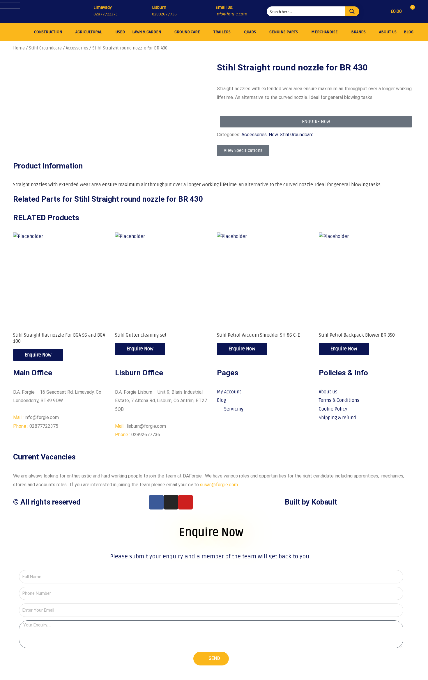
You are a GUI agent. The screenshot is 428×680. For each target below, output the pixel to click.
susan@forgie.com (219, 484)
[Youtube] (185, 502)
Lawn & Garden (146, 31)
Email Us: (224, 7)
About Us (388, 31)
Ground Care (187, 31)
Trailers (222, 31)
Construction (48, 31)
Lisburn (159, 7)
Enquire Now (38, 355)
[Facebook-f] (156, 502)
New (273, 134)
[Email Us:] (210, 11)
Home (19, 48)
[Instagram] (171, 502)
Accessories (77, 48)
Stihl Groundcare (45, 48)
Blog (408, 31)
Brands (358, 31)
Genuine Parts (283, 31)
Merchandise (324, 31)
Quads (250, 31)
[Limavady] (87, 11)
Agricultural (88, 31)
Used (120, 31)
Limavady (102, 7)
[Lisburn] (145, 11)
